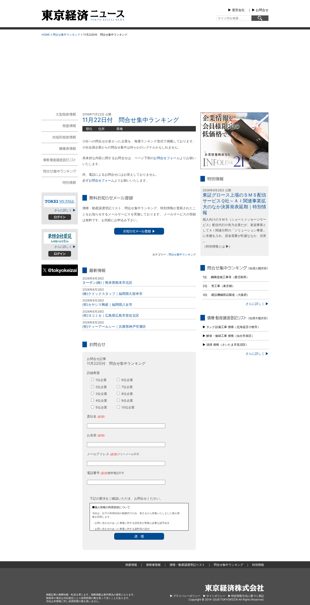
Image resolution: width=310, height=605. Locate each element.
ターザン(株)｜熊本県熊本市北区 (107, 282)
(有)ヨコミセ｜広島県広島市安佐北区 (110, 315)
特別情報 (60, 182)
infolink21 (234, 140)
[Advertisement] (155, 72)
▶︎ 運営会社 (236, 10)
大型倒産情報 (60, 116)
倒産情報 (60, 125)
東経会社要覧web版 (60, 238)
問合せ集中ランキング (66, 34)
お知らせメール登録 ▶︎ (139, 231)
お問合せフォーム (167, 158)
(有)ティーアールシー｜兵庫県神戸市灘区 (114, 326)
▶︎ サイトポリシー (214, 596)
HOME (46, 34)
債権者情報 (60, 148)
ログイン (59, 217)
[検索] (259, 18)
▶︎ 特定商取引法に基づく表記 (246, 596)
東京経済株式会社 (234, 588)
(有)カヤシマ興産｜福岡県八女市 (107, 304)
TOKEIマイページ (60, 201)
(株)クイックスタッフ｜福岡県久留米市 (112, 294)
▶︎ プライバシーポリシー (185, 596)
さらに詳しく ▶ (65, 210)
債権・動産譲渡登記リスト (60, 159)
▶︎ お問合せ (260, 10)
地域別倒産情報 (60, 137)
